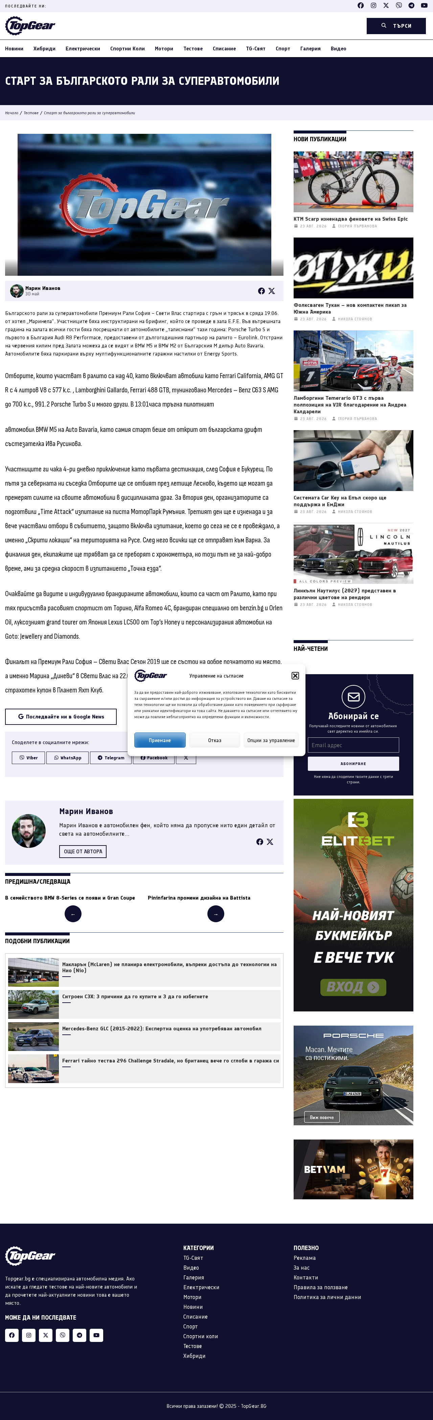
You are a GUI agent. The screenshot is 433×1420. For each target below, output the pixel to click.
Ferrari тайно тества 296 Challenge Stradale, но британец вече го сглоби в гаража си (170, 1061)
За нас (302, 1267)
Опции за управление (271, 740)
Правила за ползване (321, 1287)
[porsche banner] (353, 1029)
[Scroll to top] (414, 1372)
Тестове (193, 48)
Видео (338, 48)
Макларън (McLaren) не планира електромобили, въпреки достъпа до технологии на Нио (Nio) (169, 967)
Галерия (310, 48)
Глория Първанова (357, 226)
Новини (14, 48)
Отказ (214, 740)
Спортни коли (127, 48)
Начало (11, 113)
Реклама (305, 1257)
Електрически (83, 48)
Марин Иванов (86, 811)
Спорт (283, 48)
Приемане (160, 740)
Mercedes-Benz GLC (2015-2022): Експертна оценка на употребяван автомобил (161, 1029)
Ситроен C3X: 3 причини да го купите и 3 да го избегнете (135, 997)
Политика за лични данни (327, 1297)
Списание (224, 48)
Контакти (306, 1277)
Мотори (164, 48)
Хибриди (44, 48)
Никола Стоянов (355, 319)
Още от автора (83, 851)
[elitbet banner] (353, 803)
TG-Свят (256, 48)
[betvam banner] (353, 1143)
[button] (295, 675)
